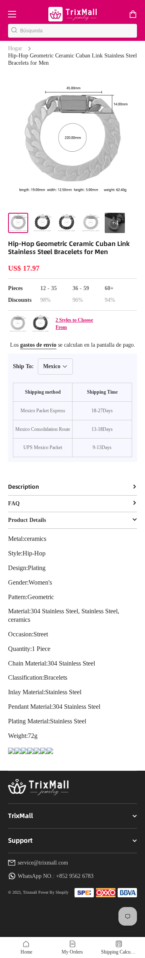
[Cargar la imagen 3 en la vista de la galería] (66, 223)
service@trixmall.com (43, 863)
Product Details (27, 520)
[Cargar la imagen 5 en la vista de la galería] (115, 223)
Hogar (15, 48)
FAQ (14, 503)
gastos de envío (38, 345)
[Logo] (72, 14)
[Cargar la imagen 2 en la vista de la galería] (42, 223)
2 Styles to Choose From (74, 323)
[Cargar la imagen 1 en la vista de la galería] (18, 223)
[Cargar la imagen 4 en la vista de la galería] (91, 223)
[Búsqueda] (14, 31)
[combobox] (78, 31)
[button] (133, 14)
